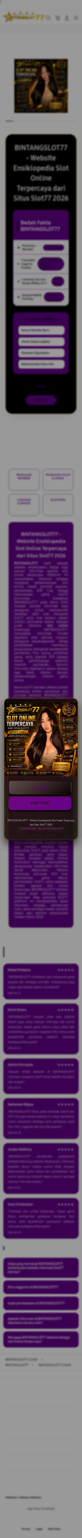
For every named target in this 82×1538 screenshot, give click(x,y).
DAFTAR (40, 803)
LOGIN (40, 787)
